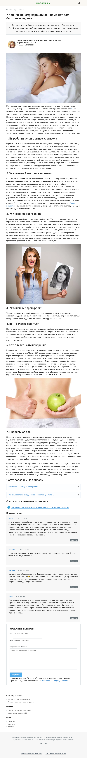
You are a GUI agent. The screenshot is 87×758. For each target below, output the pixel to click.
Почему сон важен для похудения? (23, 487)
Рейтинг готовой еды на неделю (19, 699)
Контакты (11, 727)
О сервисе (11, 721)
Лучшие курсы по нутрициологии (19, 710)
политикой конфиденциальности (55, 681)
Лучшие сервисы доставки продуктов (21, 702)
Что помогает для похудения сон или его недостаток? (31, 495)
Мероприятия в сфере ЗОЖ (17, 713)
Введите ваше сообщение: (18, 647)
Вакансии (11, 724)
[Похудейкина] (43, 3)
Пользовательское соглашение (56, 753)
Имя (11, 633)
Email (11, 640)
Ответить (74, 540)
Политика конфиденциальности (31, 753)
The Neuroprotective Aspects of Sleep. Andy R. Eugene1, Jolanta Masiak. (40, 507)
